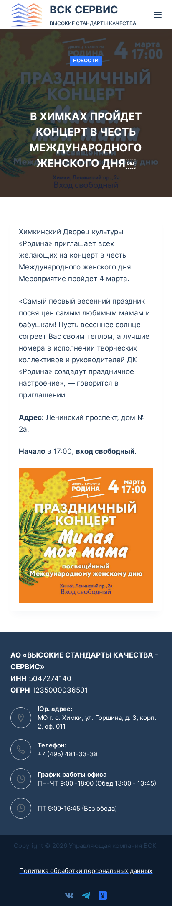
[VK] (69, 895)
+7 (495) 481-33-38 (68, 754)
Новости (86, 60)
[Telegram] (86, 895)
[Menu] (158, 14)
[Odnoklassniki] (103, 895)
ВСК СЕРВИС (84, 9)
